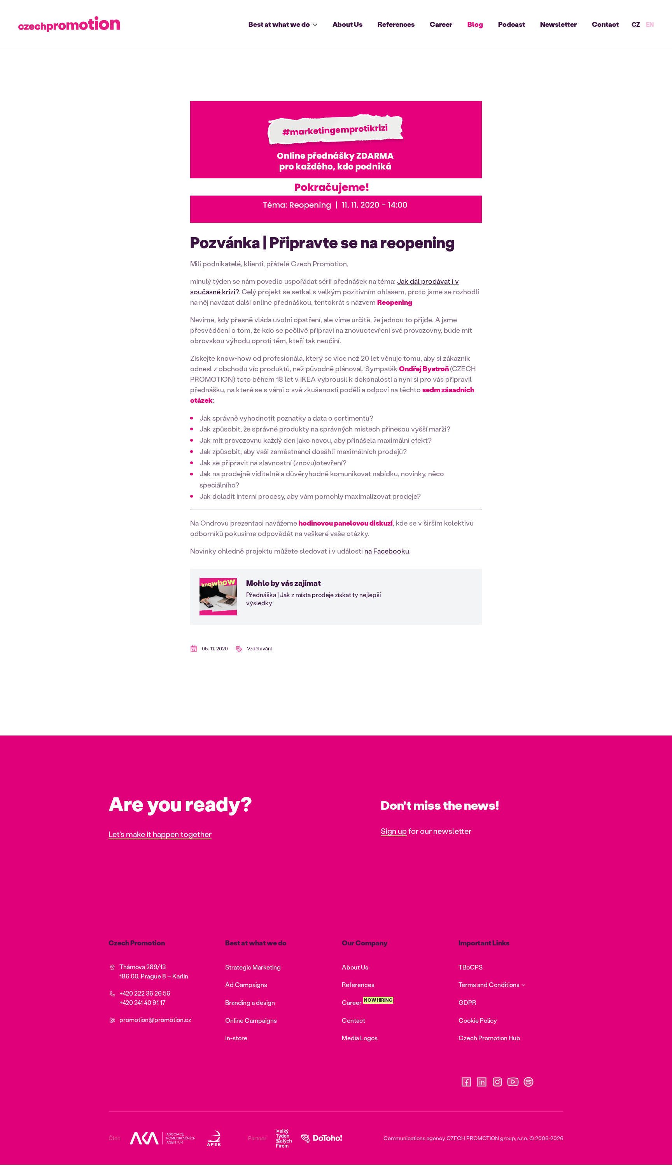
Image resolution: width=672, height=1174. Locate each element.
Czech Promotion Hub (489, 1038)
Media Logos (360, 1038)
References (396, 24)
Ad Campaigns (246, 984)
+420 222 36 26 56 (144, 993)
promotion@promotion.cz (155, 1019)
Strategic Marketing (253, 967)
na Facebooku (386, 551)
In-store (236, 1038)
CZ (636, 24)
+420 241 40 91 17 (142, 1002)
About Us (347, 24)
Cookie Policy (477, 1020)
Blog (475, 24)
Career (441, 24)
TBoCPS (470, 967)
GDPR (467, 1002)
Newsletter (558, 24)
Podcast (511, 24)
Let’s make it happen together (160, 834)
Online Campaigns (251, 1020)
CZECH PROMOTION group (480, 1138)
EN (650, 24)
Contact (605, 24)
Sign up (394, 831)
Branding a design (250, 1002)
